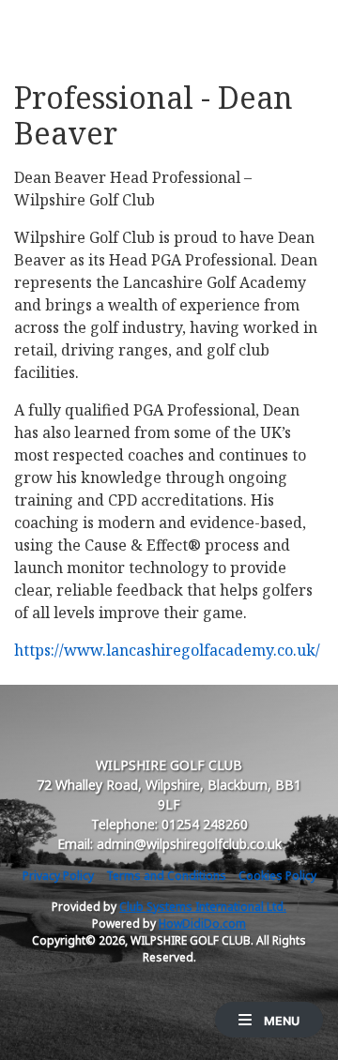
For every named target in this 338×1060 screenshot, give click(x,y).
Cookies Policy (277, 876)
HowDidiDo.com (202, 923)
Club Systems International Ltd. (202, 907)
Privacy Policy (58, 876)
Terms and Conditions (166, 876)
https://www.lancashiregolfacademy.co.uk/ (167, 650)
